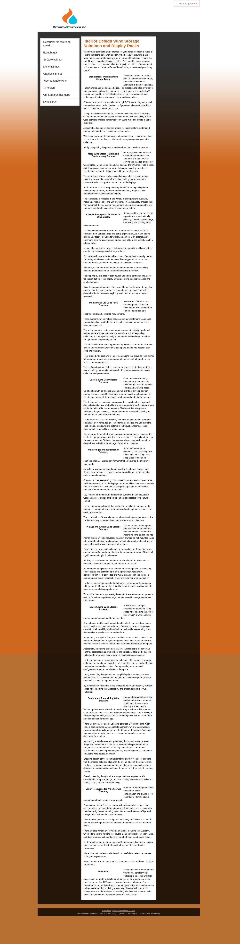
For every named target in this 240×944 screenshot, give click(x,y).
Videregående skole (55, 80)
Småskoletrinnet (52, 59)
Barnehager (50, 52)
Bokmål (193, 3)
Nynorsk (183, 3)
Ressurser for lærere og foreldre (57, 44)
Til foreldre (49, 87)
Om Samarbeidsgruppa (56, 94)
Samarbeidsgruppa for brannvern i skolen (118, 911)
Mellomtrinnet (51, 66)
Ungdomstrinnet (52, 73)
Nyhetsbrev (49, 101)
